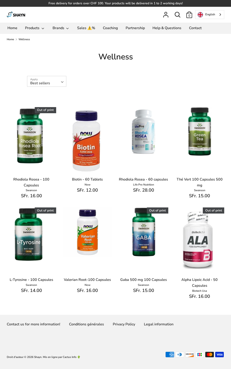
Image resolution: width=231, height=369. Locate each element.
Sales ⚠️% (86, 28)
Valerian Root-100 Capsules (87, 279)
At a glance (31, 158)
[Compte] (165, 12)
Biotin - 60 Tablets (87, 179)
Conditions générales (86, 324)
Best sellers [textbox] (40, 83)
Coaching (110, 28)
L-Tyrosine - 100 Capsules (31, 279)
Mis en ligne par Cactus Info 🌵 (62, 357)
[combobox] (209, 14)
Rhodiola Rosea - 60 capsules (143, 179)
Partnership (135, 28)
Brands (59, 28)
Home (12, 28)
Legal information (158, 324)
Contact (195, 28)
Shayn (38, 357)
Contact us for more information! (33, 324)
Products (32, 28)
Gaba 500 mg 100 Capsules (143, 279)
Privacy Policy (124, 324)
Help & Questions (166, 28)
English (210, 14)
